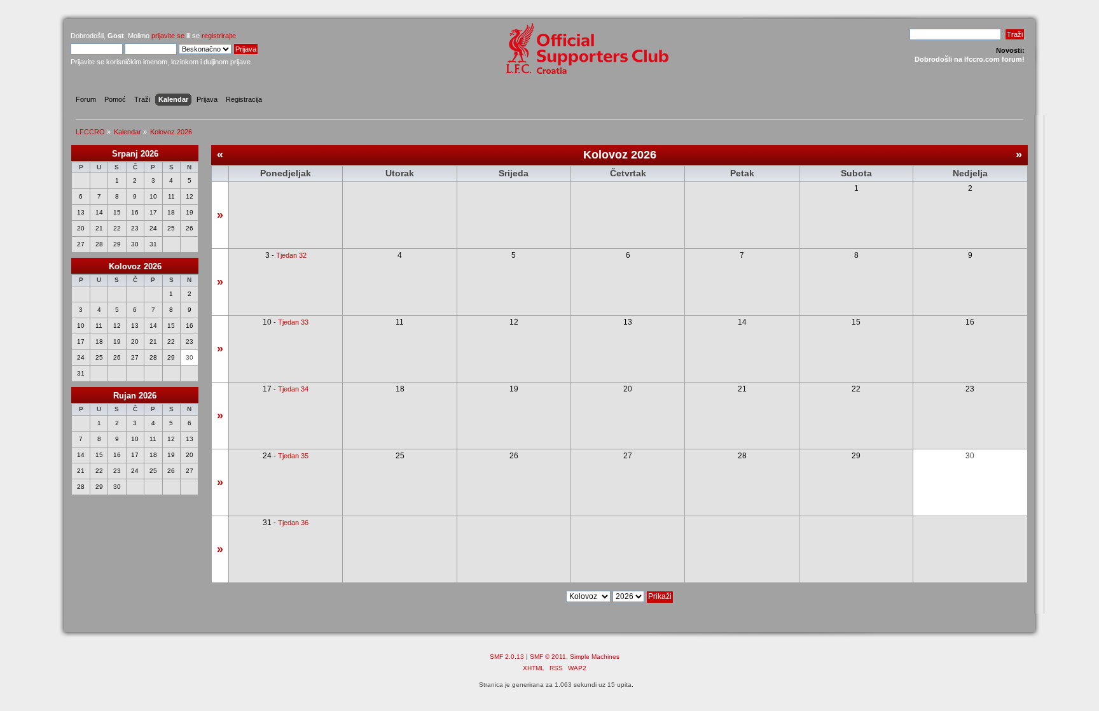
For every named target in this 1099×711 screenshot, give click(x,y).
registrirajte (219, 35)
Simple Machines (594, 656)
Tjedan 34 (293, 389)
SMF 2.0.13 (507, 656)
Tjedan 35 (293, 456)
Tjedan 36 (293, 522)
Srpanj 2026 (135, 153)
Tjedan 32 (291, 255)
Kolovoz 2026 (135, 266)
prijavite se (167, 35)
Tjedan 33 (293, 322)
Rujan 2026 (134, 395)
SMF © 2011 (548, 656)
